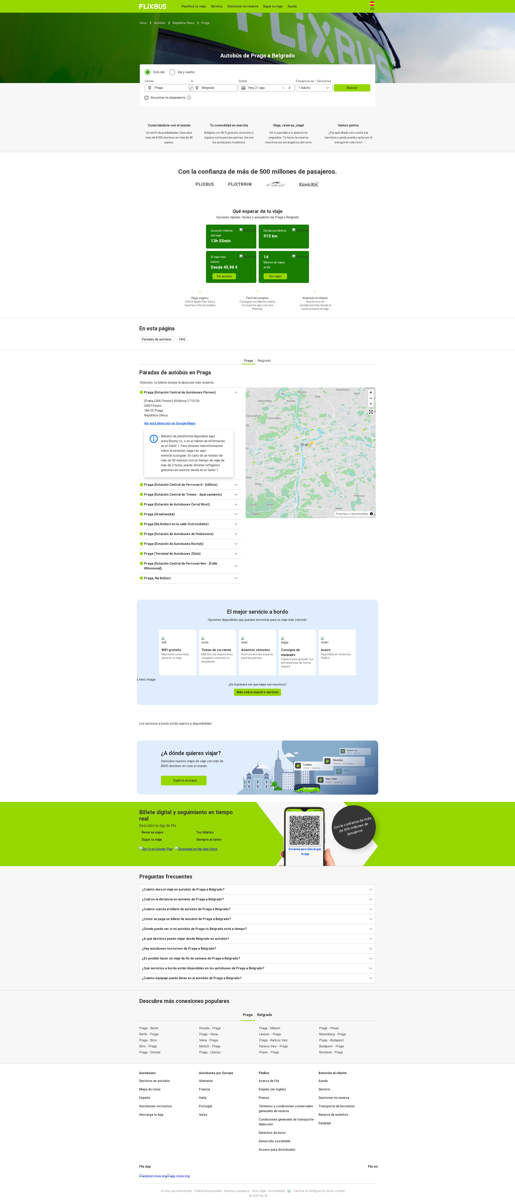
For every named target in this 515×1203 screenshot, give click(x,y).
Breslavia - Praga (331, 1052)
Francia (204, 1089)
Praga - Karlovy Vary (273, 1040)
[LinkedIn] (372, 1176)
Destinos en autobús (154, 1081)
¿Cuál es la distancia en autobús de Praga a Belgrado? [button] (183, 899)
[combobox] (171, 87)
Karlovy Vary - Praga (273, 1046)
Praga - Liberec (210, 1052)
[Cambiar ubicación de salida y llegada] (191, 88)
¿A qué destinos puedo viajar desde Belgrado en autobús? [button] (185, 939)
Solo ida (158, 72)
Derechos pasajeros (237, 1191)
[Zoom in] (371, 392)
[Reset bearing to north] (371, 404)
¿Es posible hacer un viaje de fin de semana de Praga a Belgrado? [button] (191, 958)
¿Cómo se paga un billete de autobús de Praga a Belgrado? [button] (186, 919)
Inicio (143, 23)
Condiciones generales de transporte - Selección (287, 1122)
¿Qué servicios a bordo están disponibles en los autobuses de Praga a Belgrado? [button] (203, 968)
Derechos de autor (272, 1133)
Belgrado (264, 361)
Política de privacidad (208, 1191)
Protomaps (342, 513)
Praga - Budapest (331, 1040)
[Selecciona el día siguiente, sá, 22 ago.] (289, 87)
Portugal (205, 1106)
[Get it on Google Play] (153, 1176)
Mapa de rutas (150, 1089)
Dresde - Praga (209, 1028)
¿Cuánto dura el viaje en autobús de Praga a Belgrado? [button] (183, 889)
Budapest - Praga (331, 1046)
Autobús (159, 23)
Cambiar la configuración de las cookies (319, 1191)
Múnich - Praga (209, 1046)
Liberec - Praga (270, 1034)
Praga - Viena (208, 1034)
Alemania (206, 1081)
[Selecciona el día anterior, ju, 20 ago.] (283, 87)
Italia (202, 1098)
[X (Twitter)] (373, 1176)
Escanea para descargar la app (305, 852)
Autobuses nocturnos (155, 1106)
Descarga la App (151, 1115)
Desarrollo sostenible (274, 1141)
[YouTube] (371, 1176)
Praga (205, 23)
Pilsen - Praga (269, 1052)
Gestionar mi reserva (333, 1098)
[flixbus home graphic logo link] (153, 6)
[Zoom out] (371, 398)
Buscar (352, 88)
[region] (311, 452)
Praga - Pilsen (329, 1028)
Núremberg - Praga (332, 1034)
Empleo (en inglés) (272, 1089)
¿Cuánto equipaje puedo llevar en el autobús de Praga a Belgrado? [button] (192, 978)
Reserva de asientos (333, 1115)
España (144, 1098)
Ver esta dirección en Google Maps (170, 423)
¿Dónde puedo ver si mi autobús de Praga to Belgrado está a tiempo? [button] (194, 929)
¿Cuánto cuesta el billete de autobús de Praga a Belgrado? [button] (186, 909)
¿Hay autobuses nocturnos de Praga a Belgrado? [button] (179, 948)
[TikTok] (374, 1176)
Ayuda (323, 1081)
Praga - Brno (148, 1040)
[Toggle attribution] (371, 513)
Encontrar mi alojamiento (168, 98)
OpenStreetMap (359, 513)
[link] (257, 768)
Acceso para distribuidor (277, 1150)
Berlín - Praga (148, 1034)
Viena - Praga (208, 1040)
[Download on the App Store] (178, 1176)
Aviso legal (259, 1191)
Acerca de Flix (269, 1081)
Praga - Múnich (269, 1028)
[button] (190, 392)
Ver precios (224, 276)
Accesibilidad (276, 1191)
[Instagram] (369, 1176)
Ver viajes (275, 276)
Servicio (324, 1089)
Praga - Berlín (148, 1028)
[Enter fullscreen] (371, 412)
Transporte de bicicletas (336, 1106)
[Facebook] (368, 1176)
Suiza (203, 1115)
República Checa (183, 23)
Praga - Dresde (150, 1052)
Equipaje (324, 1123)
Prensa (264, 1098)
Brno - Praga (148, 1046)
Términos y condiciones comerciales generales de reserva (286, 1108)
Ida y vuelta (186, 72)
